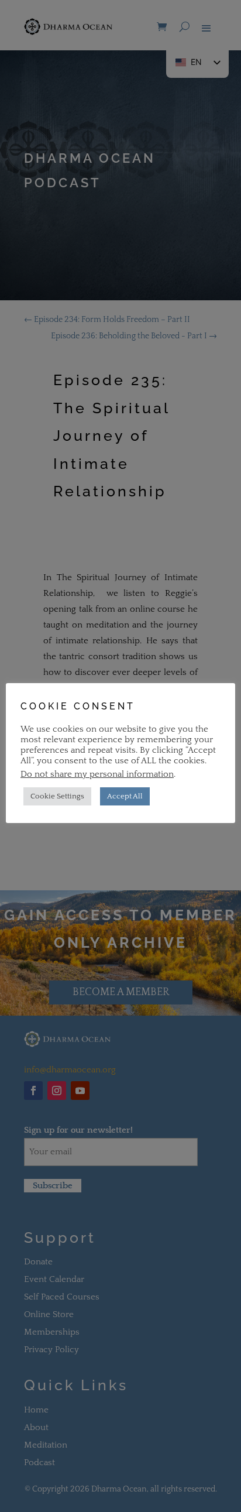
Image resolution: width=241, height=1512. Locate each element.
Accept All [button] (125, 796)
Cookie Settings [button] (57, 796)
